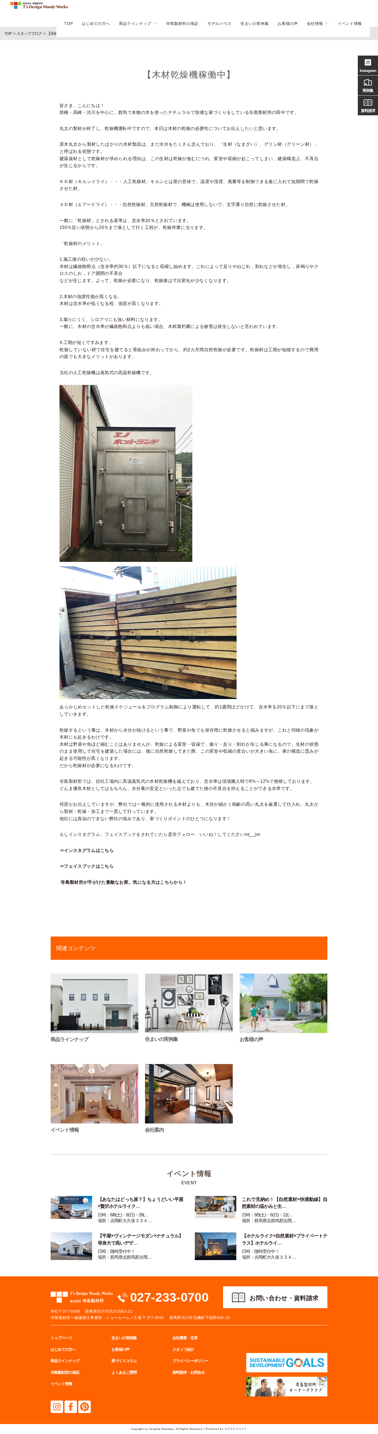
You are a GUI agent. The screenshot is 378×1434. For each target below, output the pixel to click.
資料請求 (368, 110)
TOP (68, 23)
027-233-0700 (169, 1297)
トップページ (61, 1338)
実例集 (368, 90)
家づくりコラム (124, 1361)
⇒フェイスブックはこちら (86, 866)
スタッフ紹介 (183, 1349)
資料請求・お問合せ (188, 1372)
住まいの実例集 (254, 23)
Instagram (368, 70)
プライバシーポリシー (190, 1361)
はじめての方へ (96, 23)
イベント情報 (350, 23)
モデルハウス (219, 23)
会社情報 (315, 23)
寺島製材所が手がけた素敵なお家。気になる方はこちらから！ (124, 882)
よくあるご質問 (124, 1372)
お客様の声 (288, 23)
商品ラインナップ (135, 23)
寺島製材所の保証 (182, 23)
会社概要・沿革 (185, 1338)
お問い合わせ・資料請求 (284, 1298)
